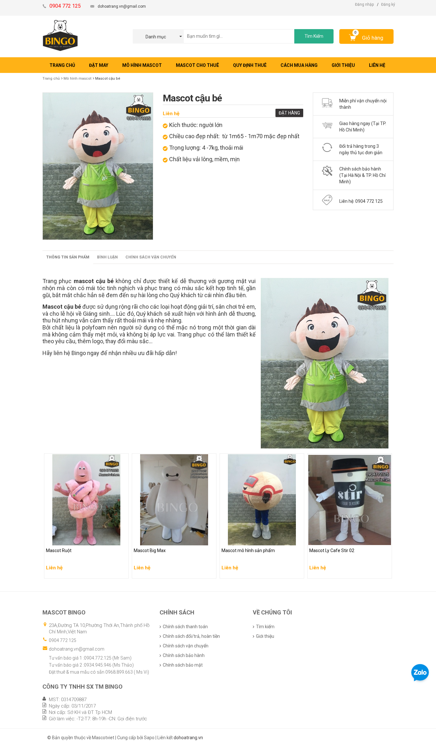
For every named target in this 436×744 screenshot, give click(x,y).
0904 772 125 (62, 640)
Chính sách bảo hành (184, 655)
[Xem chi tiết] (122, 571)
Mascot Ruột (59, 539)
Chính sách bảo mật (183, 665)
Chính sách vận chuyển (150, 257)
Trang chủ (51, 78)
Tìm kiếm (265, 626)
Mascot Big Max (150, 539)
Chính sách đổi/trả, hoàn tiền (191, 636)
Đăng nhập (364, 4)
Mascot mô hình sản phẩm (249, 539)
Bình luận (107, 257)
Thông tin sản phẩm (67, 257)
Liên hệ (171, 113)
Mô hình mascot (77, 78)
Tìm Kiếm (313, 36)
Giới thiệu (265, 636)
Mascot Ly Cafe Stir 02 (332, 539)
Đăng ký (388, 4)
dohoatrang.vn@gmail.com (122, 6)
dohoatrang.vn (188, 737)
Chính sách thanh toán (185, 626)
